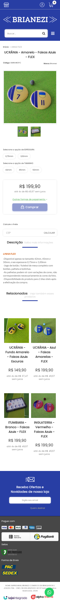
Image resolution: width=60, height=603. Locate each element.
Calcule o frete (10, 224)
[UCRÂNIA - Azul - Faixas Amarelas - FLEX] (43, 347)
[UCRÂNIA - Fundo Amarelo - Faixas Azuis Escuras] (16, 347)
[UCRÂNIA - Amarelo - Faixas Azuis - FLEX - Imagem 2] (36, 132)
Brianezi (53, 63)
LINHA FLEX (16, 46)
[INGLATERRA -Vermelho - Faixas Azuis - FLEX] (43, 422)
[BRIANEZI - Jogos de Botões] (30, 19)
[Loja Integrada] (15, 598)
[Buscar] (44, 33)
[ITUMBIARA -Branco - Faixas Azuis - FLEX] (16, 420)
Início (6, 46)
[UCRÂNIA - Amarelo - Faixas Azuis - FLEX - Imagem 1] (23, 132)
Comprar (32, 207)
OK (49, 232)
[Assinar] (37, 508)
